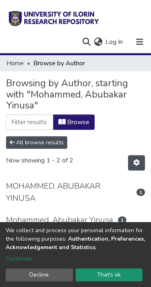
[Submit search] (86, 42)
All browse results (39, 142)
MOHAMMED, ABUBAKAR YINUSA (53, 192)
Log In (114, 41)
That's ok (109, 275)
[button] (98, 42)
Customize (19, 258)
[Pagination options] (136, 163)
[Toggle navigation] (139, 42)
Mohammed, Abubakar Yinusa (59, 219)
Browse (77, 122)
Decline (39, 275)
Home (15, 63)
